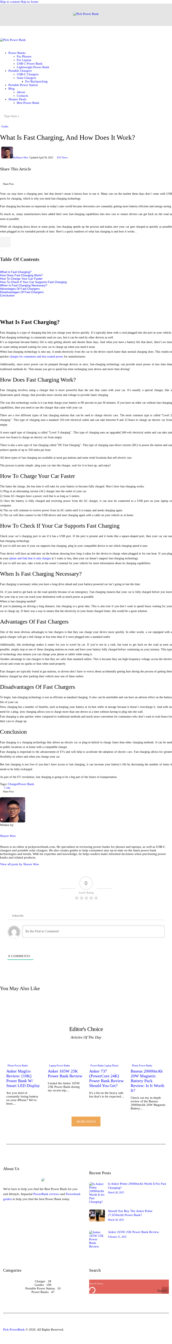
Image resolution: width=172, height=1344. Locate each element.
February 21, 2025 (117, 1236)
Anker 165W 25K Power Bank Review (65, 1073)
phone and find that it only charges (30, 558)
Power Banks (21, 1065)
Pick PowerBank (14, 1329)
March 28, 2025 (116, 1192)
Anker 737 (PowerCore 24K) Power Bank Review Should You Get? (106, 1078)
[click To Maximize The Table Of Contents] (5, 242)
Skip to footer (29, 1)
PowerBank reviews (46, 1194)
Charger (13, 784)
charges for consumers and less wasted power (36, 356)
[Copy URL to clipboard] (41, 185)
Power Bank (26, 784)
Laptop (52, 1065)
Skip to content (10, 1)
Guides (4, 126)
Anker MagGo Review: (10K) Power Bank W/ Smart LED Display (23, 1078)
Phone (11, 1065)
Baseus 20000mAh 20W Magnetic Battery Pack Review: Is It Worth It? (147, 1081)
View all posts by (19, 864)
